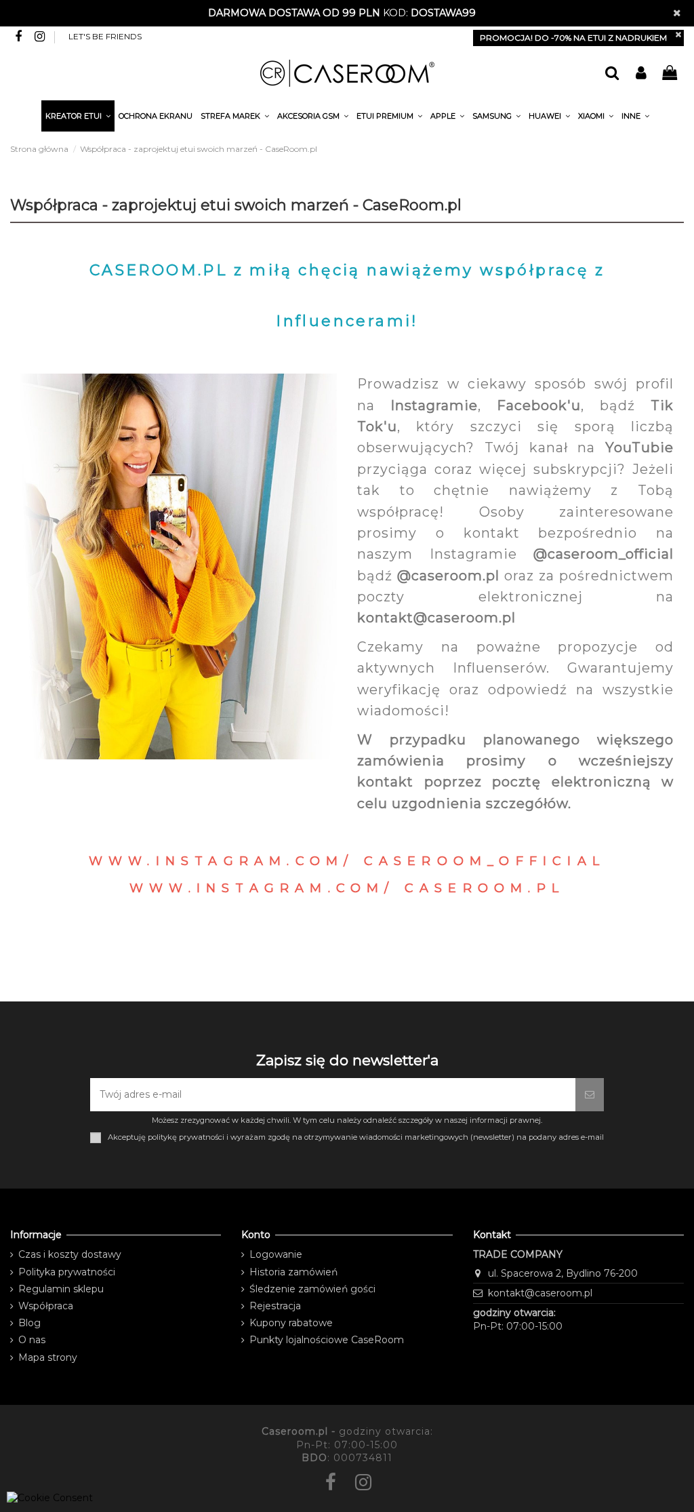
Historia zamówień (293, 1272)
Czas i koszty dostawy (69, 1254)
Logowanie (275, 1254)
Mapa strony (47, 1357)
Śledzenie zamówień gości (312, 1289)
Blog (29, 1323)
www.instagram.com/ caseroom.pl (347, 888)
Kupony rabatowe (291, 1323)
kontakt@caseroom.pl (540, 1293)
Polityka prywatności (66, 1272)
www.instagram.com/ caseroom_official (347, 861)
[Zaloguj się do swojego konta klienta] (640, 73)
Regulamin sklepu (61, 1289)
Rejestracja (275, 1306)
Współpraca (45, 1306)
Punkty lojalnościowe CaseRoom (326, 1340)
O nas (31, 1340)
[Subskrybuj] (589, 1094)
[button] (635, 118)
